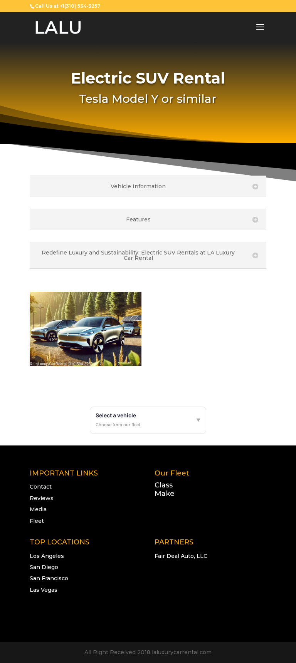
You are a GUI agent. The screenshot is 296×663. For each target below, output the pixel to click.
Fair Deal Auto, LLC (181, 555)
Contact (41, 486)
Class (164, 485)
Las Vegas (43, 589)
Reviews (42, 498)
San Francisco (49, 578)
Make (165, 493)
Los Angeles (47, 555)
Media (38, 509)
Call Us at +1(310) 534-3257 (67, 6)
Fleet (37, 520)
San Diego (44, 567)
